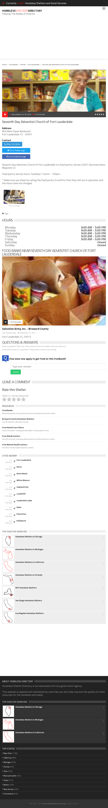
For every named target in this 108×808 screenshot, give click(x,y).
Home (4, 64)
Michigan (7, 762)
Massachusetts (10, 775)
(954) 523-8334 (13, 144)
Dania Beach (22, 473)
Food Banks (13, 64)
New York (8, 753)
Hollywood (21, 520)
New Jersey (8, 789)
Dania (19, 467)
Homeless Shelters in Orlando (28, 575)
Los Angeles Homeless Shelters (29, 613)
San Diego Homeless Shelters (28, 600)
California (7, 757)
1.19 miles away (15, 322)
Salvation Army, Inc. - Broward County (25, 328)
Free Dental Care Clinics (13, 427)
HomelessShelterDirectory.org (53, 803)
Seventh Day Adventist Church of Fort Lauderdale (60, 64)
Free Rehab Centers (11, 436)
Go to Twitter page (17, 150)
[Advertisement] (54, 39)
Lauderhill (21, 493)
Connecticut (8, 793)
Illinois (6, 784)
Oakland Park (22, 487)
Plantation (21, 514)
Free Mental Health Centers (14, 444)
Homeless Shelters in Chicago (28, 536)
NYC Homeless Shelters (26, 587)
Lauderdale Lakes (24, 500)
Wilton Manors (23, 480)
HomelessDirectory (22, 10)
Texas (6, 780)
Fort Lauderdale (34, 64)
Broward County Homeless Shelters (18, 419)
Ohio (6, 771)
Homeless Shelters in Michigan (29, 549)
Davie (19, 507)
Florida (22, 64)
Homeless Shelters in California (29, 562)
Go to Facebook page (17, 156)
